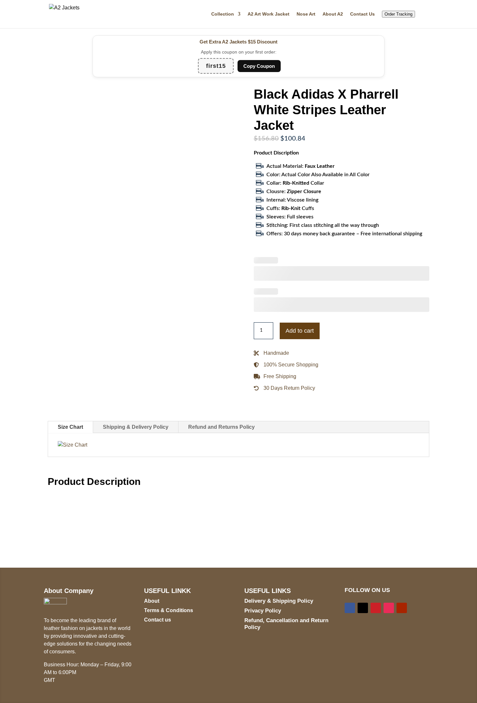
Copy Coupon (259, 66)
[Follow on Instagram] (389, 608)
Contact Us (362, 14)
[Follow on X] (363, 608)
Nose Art (306, 14)
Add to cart (300, 330)
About (151, 601)
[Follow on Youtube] (402, 608)
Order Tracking (398, 14)
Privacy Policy (262, 611)
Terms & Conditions (168, 610)
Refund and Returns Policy (221, 427)
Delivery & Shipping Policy (278, 601)
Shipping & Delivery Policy (135, 427)
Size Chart (70, 427)
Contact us (157, 620)
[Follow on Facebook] (350, 608)
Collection (222, 14)
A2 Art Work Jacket (268, 14)
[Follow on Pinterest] (376, 608)
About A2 (333, 14)
